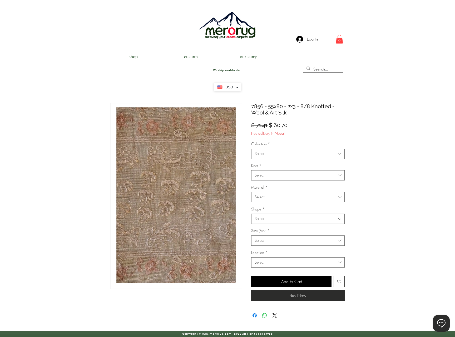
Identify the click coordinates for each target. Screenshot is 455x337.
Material (259, 187)
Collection (260, 143)
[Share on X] (274, 315)
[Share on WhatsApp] (264, 315)
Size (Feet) (260, 230)
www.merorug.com (217, 333)
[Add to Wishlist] (339, 281)
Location (259, 252)
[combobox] (298, 154)
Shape (258, 209)
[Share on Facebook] (254, 315)
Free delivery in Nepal (268, 133)
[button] (339, 39)
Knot (256, 165)
